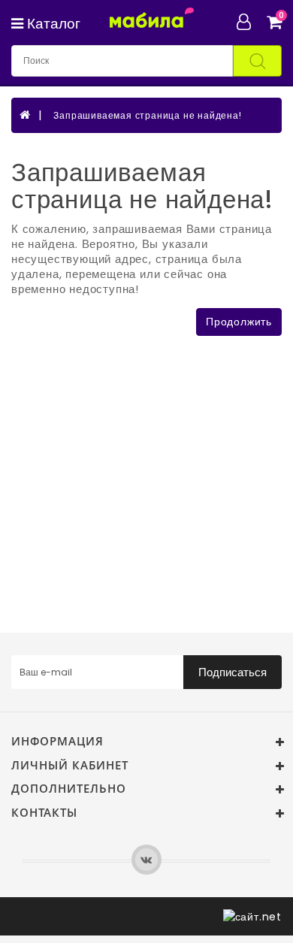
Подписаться (232, 672)
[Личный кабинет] (250, 22)
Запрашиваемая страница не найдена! (147, 115)
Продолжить (239, 321)
